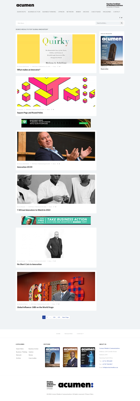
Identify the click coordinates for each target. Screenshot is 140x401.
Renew (78, 12)
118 (54, 317)
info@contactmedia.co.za (110, 367)
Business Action (34, 12)
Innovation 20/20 (24, 167)
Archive (86, 12)
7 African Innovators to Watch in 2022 (33, 210)
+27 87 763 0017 (107, 364)
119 (59, 317)
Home (58, 333)
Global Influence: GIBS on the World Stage (35, 307)
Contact (116, 12)
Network (70, 12)
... (50, 317)
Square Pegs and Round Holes (30, 113)
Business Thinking (49, 12)
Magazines (107, 12)
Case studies (96, 12)
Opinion (61, 12)
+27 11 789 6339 (107, 361)
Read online (104, 69)
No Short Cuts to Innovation (29, 264)
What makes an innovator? (28, 70)
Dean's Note (21, 12)
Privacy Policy (89, 394)
